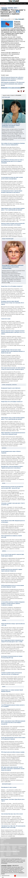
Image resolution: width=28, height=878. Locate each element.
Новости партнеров (5, 843)
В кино (8, 846)
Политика (3, 846)
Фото (2, 842)
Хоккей (2, 854)
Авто (20, 847)
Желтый (8, 848)
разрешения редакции (13, 869)
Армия (18, 3)
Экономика (3, 847)
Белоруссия (15, 854)
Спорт (3, 686)
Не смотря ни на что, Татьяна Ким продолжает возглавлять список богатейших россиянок (11, 125)
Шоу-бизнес (11, 3)
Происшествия (22, 846)
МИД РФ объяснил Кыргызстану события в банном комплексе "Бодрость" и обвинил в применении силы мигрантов (12, 79)
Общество (14, 846)
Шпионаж (21, 3)
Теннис (2, 855)
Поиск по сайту (3, 5)
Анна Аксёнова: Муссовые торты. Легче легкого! (12, 813)
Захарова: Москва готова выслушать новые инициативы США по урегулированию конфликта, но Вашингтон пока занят (13, 351)
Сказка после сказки (5, 318)
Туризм (4, 620)
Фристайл (8, 855)
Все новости (3, 839)
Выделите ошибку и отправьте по (12, 95)
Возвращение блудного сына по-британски (10, 388)
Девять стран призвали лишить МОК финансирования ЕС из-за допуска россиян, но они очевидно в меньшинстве (13, 722)
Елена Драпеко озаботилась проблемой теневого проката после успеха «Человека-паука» (12, 267)
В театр (2, 849)
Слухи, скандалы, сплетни (9, 384)
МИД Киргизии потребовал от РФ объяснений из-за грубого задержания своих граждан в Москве (12, 84)
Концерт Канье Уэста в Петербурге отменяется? (11, 286)
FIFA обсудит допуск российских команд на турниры (12, 752)
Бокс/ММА (3, 856)
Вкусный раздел (6, 784)
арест (15, 7)
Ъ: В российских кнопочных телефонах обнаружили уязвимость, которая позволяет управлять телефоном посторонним (12, 603)
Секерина (10, 7)
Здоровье (15, 3)
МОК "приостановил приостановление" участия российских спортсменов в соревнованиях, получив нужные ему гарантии (12, 769)
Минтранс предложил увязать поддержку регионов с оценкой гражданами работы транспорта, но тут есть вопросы (13, 332)
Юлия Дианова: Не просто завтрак (8, 787)
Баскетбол (8, 852)
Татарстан (15, 852)
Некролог (25, 3)
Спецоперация (2, 3)
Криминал (14, 847)
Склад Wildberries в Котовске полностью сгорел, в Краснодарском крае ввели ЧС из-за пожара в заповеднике (12, 161)
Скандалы (7, 3)
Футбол (2, 852)
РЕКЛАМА (9, 865)
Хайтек (4, 551)
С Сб (19, 19)
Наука (3, 483)
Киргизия (4, 7)
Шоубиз (4, 448)
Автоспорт (8, 854)
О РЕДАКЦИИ (4, 865)
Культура (2, 848)
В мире (2, 840)
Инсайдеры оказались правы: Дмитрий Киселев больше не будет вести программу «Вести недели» (12, 303)
